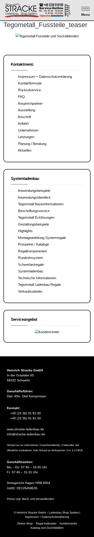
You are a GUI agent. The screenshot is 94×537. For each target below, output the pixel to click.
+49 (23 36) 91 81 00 (25, 413)
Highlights (24, 231)
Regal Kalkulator (46, 523)
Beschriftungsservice (33, 211)
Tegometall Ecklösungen (35, 217)
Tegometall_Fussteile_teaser (45, 24)
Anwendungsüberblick (33, 197)
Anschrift (23, 117)
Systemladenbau (29, 271)
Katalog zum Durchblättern (47, 527)
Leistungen (25, 137)
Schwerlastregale (30, 264)
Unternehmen (27, 130)
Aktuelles (23, 150)
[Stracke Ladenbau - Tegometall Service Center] (45, 10)
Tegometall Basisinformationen (39, 204)
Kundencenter (68, 523)
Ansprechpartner (29, 103)
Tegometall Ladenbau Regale (38, 284)
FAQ (20, 97)
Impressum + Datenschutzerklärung (44, 77)
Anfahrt (22, 123)
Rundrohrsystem (29, 258)
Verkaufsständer (29, 291)
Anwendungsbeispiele (33, 191)
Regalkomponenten (31, 251)
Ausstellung (25, 110)
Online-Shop (25, 523)
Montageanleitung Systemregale (41, 238)
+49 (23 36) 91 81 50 (25, 418)
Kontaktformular (29, 83)
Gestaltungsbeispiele (32, 224)
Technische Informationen (36, 278)
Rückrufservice (28, 90)
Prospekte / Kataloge (32, 244)
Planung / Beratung (31, 144)
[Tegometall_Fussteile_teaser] (47, 36)
